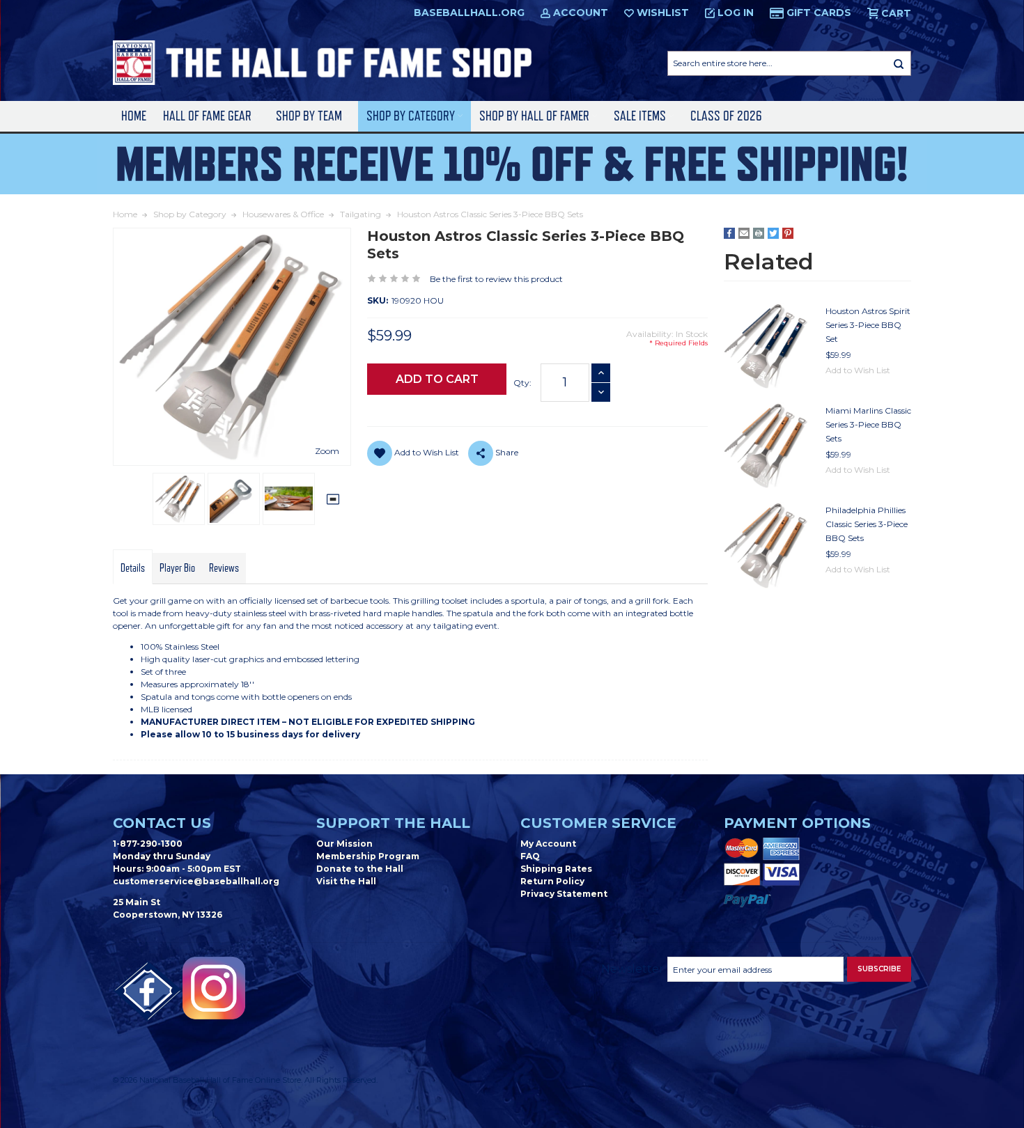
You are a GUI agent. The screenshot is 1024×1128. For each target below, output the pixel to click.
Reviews (224, 568)
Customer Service (598, 823)
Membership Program (367, 856)
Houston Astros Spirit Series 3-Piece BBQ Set (867, 325)
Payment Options (797, 823)
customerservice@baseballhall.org (196, 881)
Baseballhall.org (469, 12)
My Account (548, 843)
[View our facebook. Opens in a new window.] (148, 991)
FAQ (530, 856)
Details (133, 568)
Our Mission (344, 843)
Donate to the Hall (359, 868)
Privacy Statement (563, 893)
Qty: (522, 382)
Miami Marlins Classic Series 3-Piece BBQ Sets (868, 424)
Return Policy (552, 881)
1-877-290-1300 (148, 843)
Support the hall (393, 823)
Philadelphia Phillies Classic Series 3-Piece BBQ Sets (866, 524)
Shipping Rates (556, 868)
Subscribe (879, 968)
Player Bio (177, 568)
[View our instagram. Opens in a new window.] (214, 988)
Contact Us (162, 823)
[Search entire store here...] (898, 63)
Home (133, 116)
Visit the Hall (346, 881)
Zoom (327, 451)
